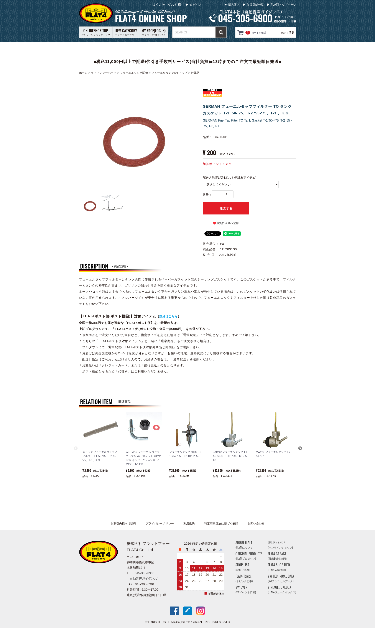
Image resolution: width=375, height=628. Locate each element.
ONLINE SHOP (280, 544)
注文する (226, 208)
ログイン (195, 4)
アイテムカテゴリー (126, 32)
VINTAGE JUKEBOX (282, 589)
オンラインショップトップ (95, 32)
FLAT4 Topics (244, 578)
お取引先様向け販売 (123, 523)
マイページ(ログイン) (153, 32)
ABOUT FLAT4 (244, 544)
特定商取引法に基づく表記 (221, 523)
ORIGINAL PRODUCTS (248, 556)
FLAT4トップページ (283, 4)
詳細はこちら (169, 316)
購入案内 (234, 4)
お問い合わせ (256, 523)
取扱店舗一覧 (255, 4)
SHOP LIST (242, 567)
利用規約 (189, 523)
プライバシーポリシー (160, 523)
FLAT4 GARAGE (277, 556)
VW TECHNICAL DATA (281, 578)
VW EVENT (245, 589)
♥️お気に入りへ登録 (226, 223)
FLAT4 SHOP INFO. (279, 567)
